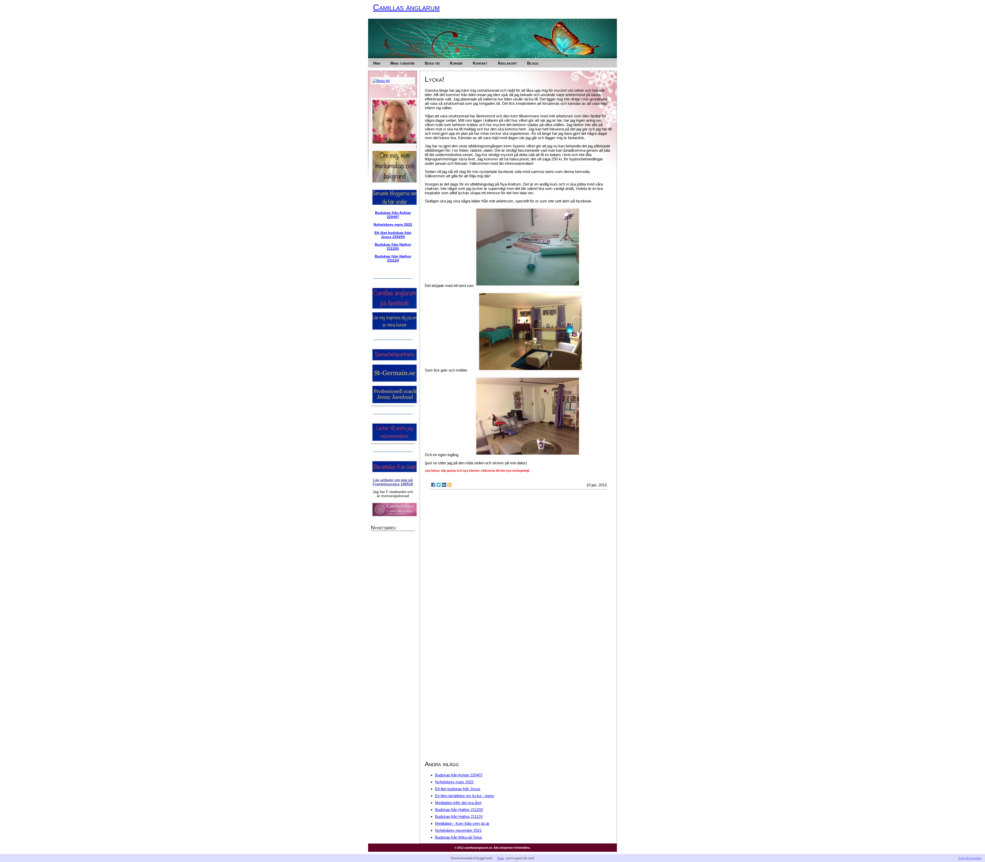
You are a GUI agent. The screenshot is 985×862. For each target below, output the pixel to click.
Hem (376, 63)
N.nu (500, 858)
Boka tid (432, 63)
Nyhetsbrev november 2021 (458, 830)
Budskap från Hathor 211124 (458, 816)
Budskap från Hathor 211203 (459, 809)
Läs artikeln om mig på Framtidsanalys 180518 (393, 482)
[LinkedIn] (444, 485)
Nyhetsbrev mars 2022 (454, 782)
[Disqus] (518, 559)
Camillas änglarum (406, 7)
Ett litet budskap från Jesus (457, 789)
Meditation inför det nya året (458, 803)
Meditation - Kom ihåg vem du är (462, 823)
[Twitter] (439, 485)
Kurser (456, 63)
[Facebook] (433, 485)
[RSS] (449, 485)
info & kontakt (970, 858)
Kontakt (480, 63)
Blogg (533, 63)
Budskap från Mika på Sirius (458, 837)
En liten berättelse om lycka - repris (464, 796)
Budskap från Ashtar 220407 (458, 775)
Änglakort (507, 63)
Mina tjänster (402, 63)
